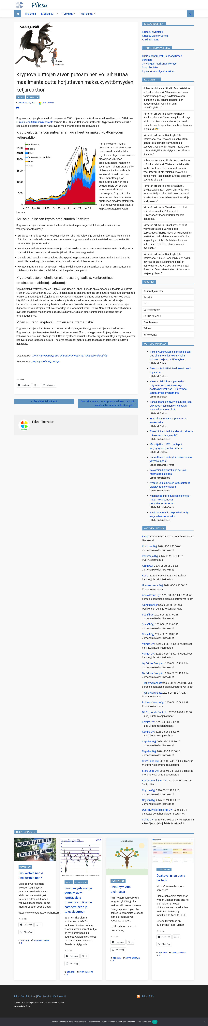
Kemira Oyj (148, 722)
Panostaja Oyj (150, 556)
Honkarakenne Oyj (152, 585)
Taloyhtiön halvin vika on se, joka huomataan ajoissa (168, 472)
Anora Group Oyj (151, 595)
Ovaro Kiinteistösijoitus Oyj (157, 810)
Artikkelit (30, 14)
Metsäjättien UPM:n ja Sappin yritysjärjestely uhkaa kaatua (166, 446)
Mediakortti (59, 996)
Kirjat (146, 304)
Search (190, 13)
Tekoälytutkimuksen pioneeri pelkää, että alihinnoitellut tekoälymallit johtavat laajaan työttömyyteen (170, 355)
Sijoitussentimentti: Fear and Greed (162, 56)
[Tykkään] (17, 107)
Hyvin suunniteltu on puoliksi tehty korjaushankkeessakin (169, 514)
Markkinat (87, 14)
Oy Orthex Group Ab (153, 663)
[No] (204, 1021)
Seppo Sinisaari (133, 958)
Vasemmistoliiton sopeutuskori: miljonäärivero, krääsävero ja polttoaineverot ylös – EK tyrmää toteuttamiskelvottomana (168, 387)
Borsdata (147, 60)
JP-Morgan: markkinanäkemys (159, 64)
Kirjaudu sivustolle (152, 32)
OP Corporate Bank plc (154, 712)
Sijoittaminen (150, 322)
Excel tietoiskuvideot (45, 401)
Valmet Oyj (148, 644)
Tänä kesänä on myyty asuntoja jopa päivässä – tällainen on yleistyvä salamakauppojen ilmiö (171, 406)
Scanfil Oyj (148, 615)
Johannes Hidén (41, 940)
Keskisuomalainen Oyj (154, 781)
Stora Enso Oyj (150, 761)
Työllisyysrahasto (152, 683)
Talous (20, 97)
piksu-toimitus (48, 102)
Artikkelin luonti (150, 40)
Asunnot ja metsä (153, 291)
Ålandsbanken (150, 605)
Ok (155, 1021)
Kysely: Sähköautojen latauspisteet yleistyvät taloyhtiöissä (170, 485)
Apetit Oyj (147, 566)
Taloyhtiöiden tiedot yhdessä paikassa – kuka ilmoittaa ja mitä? (171, 433)
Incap (145, 537)
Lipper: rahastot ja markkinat (158, 71)
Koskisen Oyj (149, 546)
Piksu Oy (19, 996)
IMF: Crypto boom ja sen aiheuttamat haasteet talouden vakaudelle (69, 356)
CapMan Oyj (149, 742)
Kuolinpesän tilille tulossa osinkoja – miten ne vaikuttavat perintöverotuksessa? (170, 499)
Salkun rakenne (152, 316)
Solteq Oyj (148, 820)
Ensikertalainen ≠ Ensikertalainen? (31, 875)
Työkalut (67, 14)
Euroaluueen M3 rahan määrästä (34, 122)
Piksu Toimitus (86, 972)
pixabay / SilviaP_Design (45, 362)
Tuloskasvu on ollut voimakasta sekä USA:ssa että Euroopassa (165, 211)
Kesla (145, 576)
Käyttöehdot (44, 996)
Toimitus (30, 996)
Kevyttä (147, 297)
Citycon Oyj (148, 790)
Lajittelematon (151, 310)
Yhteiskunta (32, 97)
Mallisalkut (47, 14)
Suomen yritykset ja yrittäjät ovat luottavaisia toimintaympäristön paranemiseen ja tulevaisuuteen (78, 900)
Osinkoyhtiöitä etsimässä (121, 889)
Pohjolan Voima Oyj (153, 702)
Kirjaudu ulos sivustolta (155, 36)
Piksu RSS (148, 996)
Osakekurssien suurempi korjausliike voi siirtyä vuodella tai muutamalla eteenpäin (107, 403)
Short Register (150, 67)
